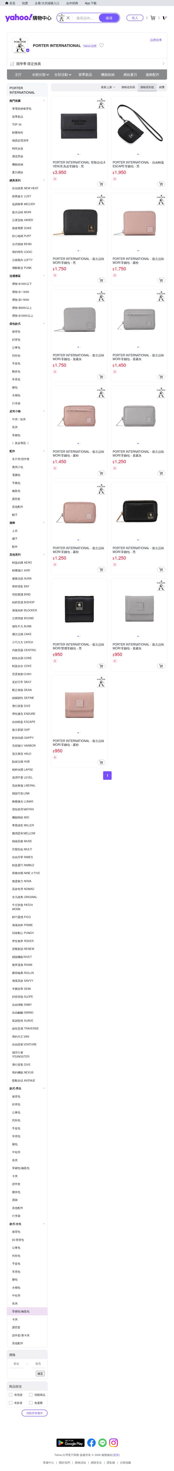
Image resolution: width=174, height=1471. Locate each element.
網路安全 (96, 1462)
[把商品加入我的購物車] (101, 184)
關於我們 (64, 1462)
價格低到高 (128, 87)
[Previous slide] (54, 124)
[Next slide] (104, 124)
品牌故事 (156, 40)
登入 (135, 18)
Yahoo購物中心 (28, 18)
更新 (116, 1455)
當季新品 (85, 74)
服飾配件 (152, 74)
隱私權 (111, 1462)
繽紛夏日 (130, 74)
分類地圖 (125, 1462)
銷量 (162, 87)
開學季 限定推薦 (28, 63)
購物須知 (80, 1462)
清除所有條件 (34, 1413)
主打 (18, 74)
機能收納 (108, 74)
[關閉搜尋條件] (68, 17)
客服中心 (48, 1462)
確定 (40, 1373)
